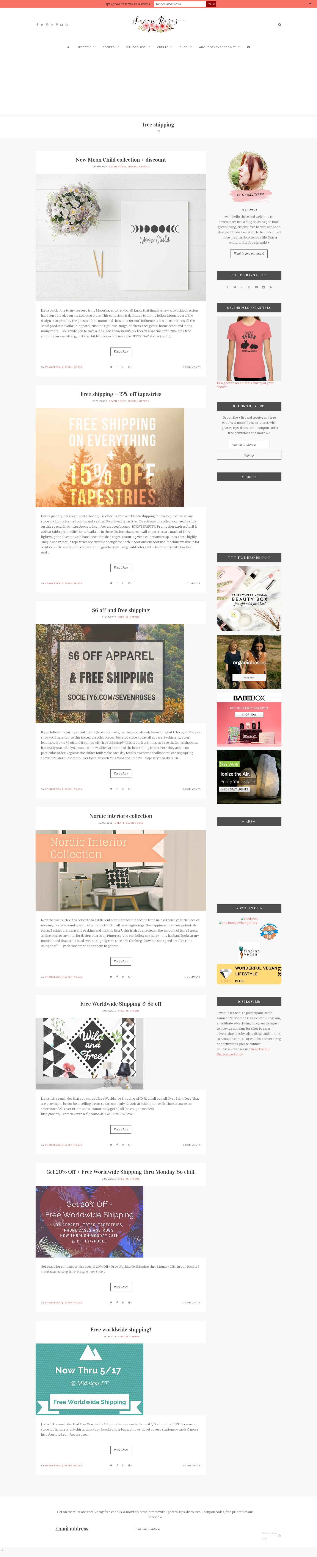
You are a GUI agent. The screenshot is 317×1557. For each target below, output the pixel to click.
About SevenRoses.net (217, 47)
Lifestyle (84, 47)
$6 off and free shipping (121, 610)
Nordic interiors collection (120, 816)
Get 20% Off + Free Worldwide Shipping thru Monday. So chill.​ (120, 1172)
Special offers (138, 166)
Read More (121, 351)
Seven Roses (117, 166)
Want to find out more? (249, 253)
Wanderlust (136, 47)
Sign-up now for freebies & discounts (127, 4)
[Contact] (248, 47)
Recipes (109, 47)
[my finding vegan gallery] (249, 944)
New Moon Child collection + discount (121, 159)
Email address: (72, 1528)
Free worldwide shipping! (120, 1329)
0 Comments (192, 367)
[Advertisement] (158, 84)
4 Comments (192, 1465)
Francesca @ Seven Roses (63, 367)
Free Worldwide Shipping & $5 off (121, 1004)
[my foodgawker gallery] (238, 923)
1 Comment (192, 583)
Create (162, 47)
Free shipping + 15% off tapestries (120, 394)
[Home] (68, 47)
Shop (184, 47)
